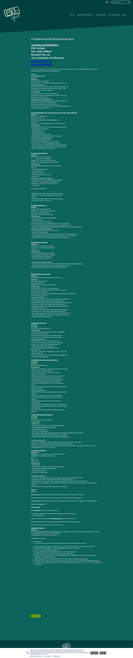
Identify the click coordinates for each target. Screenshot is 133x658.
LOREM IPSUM (36, 616)
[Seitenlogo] (12, 15)
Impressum (47, 656)
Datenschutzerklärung (36, 656)
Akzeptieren (94, 653)
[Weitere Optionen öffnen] (129, 14)
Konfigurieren (56, 656)
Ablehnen (103, 653)
